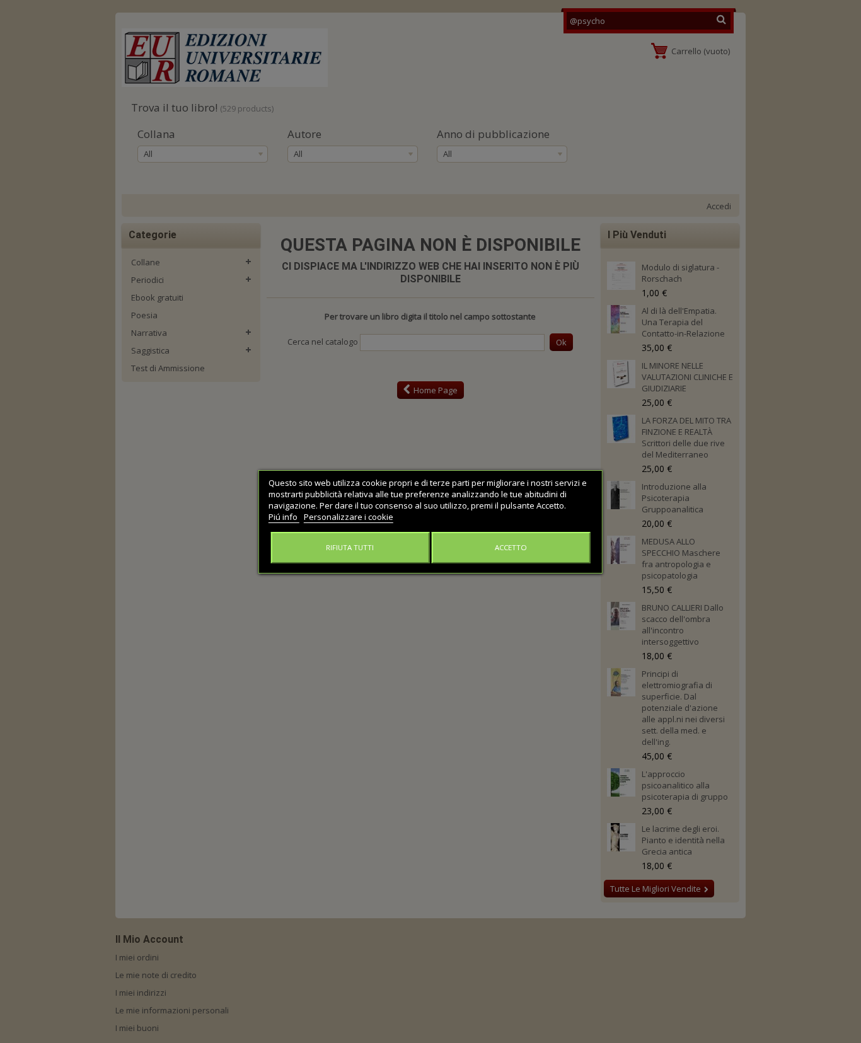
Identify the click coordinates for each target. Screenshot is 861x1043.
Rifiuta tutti (350, 547)
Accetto (511, 547)
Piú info (284, 516)
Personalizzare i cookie (348, 516)
